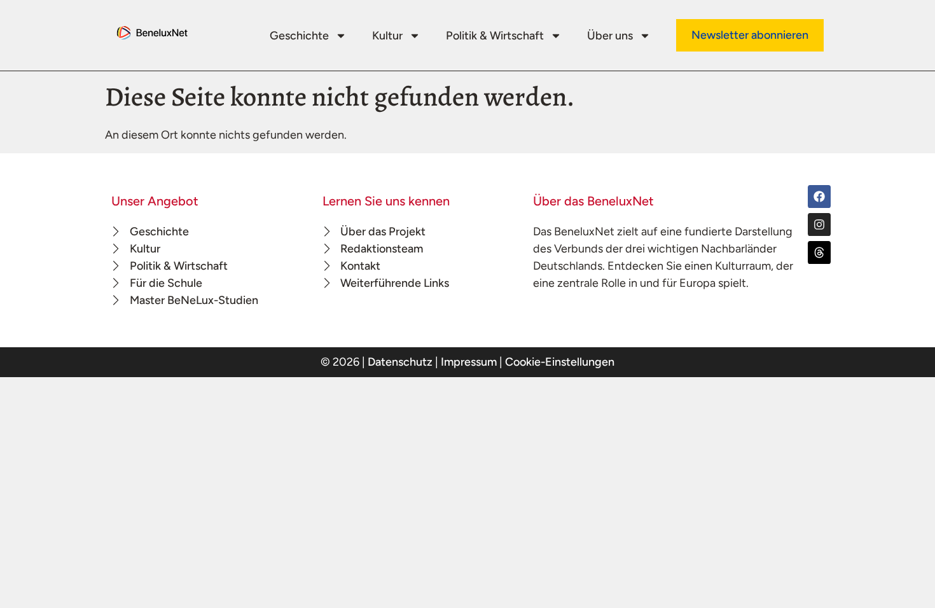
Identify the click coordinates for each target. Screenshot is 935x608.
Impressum (469, 362)
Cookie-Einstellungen (559, 362)
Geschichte (299, 36)
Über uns (610, 36)
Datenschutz (400, 362)
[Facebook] (819, 196)
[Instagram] (819, 224)
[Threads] (819, 252)
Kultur (387, 36)
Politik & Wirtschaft (495, 36)
